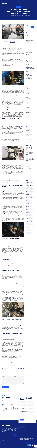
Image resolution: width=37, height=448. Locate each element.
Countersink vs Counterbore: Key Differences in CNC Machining (30, 35)
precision (31, 217)
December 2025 (28, 96)
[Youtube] (32, 445)
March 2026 (27, 92)
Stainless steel (28, 226)
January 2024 (27, 121)
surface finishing (28, 229)
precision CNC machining (29, 218)
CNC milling (27, 197)
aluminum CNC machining (29, 185)
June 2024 (27, 116)
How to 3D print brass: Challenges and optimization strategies (30, 64)
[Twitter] (30, 445)
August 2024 (27, 113)
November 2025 (28, 97)
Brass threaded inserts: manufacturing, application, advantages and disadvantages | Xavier (29, 60)
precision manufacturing (29, 221)
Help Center (26, 1)
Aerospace (31, 182)
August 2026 (27, 86)
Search (27, 25)
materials (32, 209)
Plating (30, 215)
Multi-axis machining (28, 214)
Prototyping (27, 173)
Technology (27, 232)
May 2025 (27, 102)
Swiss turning (5, 368)
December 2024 (28, 108)
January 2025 (27, 107)
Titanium (32, 232)
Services (12, 1)
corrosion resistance (28, 200)
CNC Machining (11, 15)
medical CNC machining (29, 212)
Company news (28, 130)
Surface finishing (17, 1)
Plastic (27, 215)
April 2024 (27, 118)
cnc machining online (28, 194)
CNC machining (31, 191)
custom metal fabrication (29, 203)
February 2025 (28, 106)
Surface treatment (28, 134)
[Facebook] (28, 445)
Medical (27, 211)
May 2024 (27, 117)
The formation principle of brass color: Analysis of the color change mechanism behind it (29, 56)
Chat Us (12, 407)
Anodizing (27, 188)
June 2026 (27, 88)
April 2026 (27, 91)
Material (27, 131)
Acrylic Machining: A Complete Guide (30, 79)
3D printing (27, 182)
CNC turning (32, 197)
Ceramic (27, 191)
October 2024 (28, 111)
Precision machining (28, 220)
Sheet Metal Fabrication (29, 224)
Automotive (31, 188)
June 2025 (27, 101)
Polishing (27, 217)
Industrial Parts (28, 206)
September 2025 (28, 98)
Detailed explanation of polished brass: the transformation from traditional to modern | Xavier (30, 67)
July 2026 (27, 87)
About (22, 1)
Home (8, 1)
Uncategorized (28, 135)
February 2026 (28, 93)
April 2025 (27, 103)
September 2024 (28, 112)
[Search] (33, 140)
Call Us (3, 407)
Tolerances (27, 233)
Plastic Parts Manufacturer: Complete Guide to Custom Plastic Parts (30, 38)
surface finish (28, 227)
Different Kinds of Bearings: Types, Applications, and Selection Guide (30, 41)
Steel (31, 226)
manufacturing (28, 209)
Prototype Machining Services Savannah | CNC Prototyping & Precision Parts (30, 47)
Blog (30, 1)
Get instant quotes (10, 5)
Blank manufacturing (28, 168)
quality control (28, 223)
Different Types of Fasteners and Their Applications (30, 44)
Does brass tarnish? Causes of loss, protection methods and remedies (30, 71)
